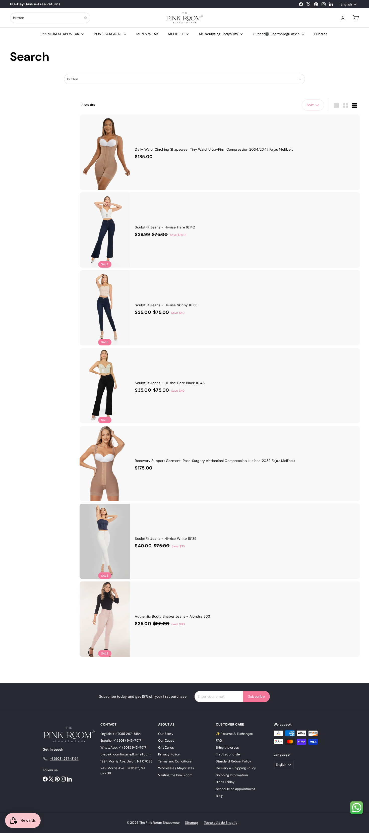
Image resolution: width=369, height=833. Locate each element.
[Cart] (355, 18)
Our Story (165, 734)
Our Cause (166, 740)
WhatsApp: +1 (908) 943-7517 (123, 747)
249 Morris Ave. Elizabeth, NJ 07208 (122, 770)
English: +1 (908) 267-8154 (120, 734)
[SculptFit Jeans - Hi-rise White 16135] (220, 541)
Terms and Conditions (175, 761)
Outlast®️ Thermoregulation (276, 34)
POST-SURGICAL (108, 34)
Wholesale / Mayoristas (176, 768)
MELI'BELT (176, 34)
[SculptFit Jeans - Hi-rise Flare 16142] (220, 230)
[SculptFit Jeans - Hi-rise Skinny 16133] (220, 307)
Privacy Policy (169, 754)
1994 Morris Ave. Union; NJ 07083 (126, 761)
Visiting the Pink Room (175, 775)
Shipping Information (232, 775)
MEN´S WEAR (147, 34)
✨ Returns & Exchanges (234, 734)
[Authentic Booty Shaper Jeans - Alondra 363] (220, 619)
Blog (219, 796)
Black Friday (225, 782)
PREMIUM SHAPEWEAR (61, 34)
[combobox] (50, 18)
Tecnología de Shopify (220, 822)
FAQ (219, 740)
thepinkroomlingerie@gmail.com (125, 754)
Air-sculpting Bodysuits (219, 34)
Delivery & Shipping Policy (236, 768)
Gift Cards (166, 747)
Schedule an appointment (235, 789)
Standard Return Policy (233, 761)
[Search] (85, 18)
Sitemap (191, 822)
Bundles (320, 34)
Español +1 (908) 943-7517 (120, 740)
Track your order (228, 754)
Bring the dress (227, 747)
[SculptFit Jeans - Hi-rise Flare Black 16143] (220, 385)
